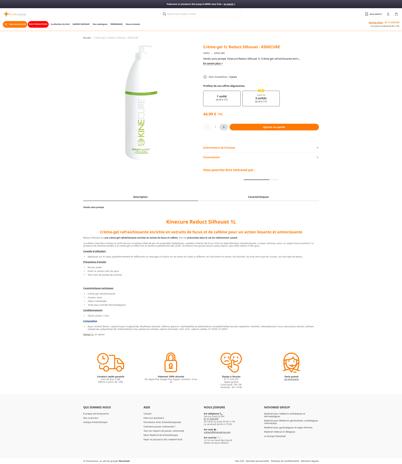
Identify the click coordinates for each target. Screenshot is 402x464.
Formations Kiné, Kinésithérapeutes (162, 422)
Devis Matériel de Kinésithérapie (161, 434)
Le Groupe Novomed (275, 436)
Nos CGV (239, 460)
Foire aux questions (154, 417)
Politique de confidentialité (285, 460)
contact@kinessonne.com (217, 432)
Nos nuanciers (90, 417)
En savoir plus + (213, 63)
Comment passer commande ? (159, 426)
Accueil (87, 37)
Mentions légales (310, 460)
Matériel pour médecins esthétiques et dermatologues (284, 415)
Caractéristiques (258, 197)
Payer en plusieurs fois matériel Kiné (163, 439)
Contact (148, 413)
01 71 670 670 (211, 418)
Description (140, 197)
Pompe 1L (88, 334)
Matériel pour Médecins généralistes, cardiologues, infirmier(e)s (291, 422)
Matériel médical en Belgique (279, 431)
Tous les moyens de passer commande (164, 430)
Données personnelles (257, 460)
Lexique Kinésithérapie (95, 422)
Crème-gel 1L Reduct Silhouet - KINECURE (116, 37)
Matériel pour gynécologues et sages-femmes (288, 427)
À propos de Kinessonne (96, 413)
